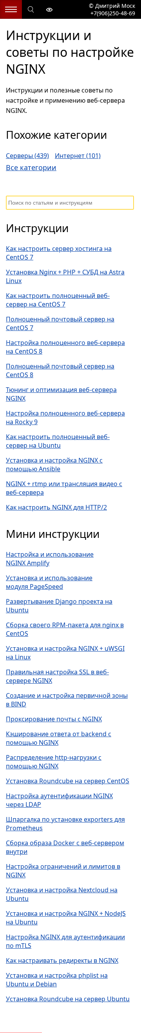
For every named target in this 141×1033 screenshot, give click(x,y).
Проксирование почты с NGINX (54, 719)
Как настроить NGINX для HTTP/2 (56, 507)
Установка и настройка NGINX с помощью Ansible (54, 464)
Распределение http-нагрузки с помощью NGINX (53, 761)
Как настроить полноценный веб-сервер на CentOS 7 (58, 300)
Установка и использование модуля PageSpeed (49, 582)
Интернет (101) (78, 155)
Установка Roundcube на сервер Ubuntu (68, 999)
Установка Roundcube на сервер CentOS (67, 781)
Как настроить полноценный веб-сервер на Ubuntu (58, 441)
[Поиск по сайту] (31, 9)
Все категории (31, 167)
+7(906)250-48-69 (112, 13)
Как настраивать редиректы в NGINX (62, 960)
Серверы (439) (27, 155)
